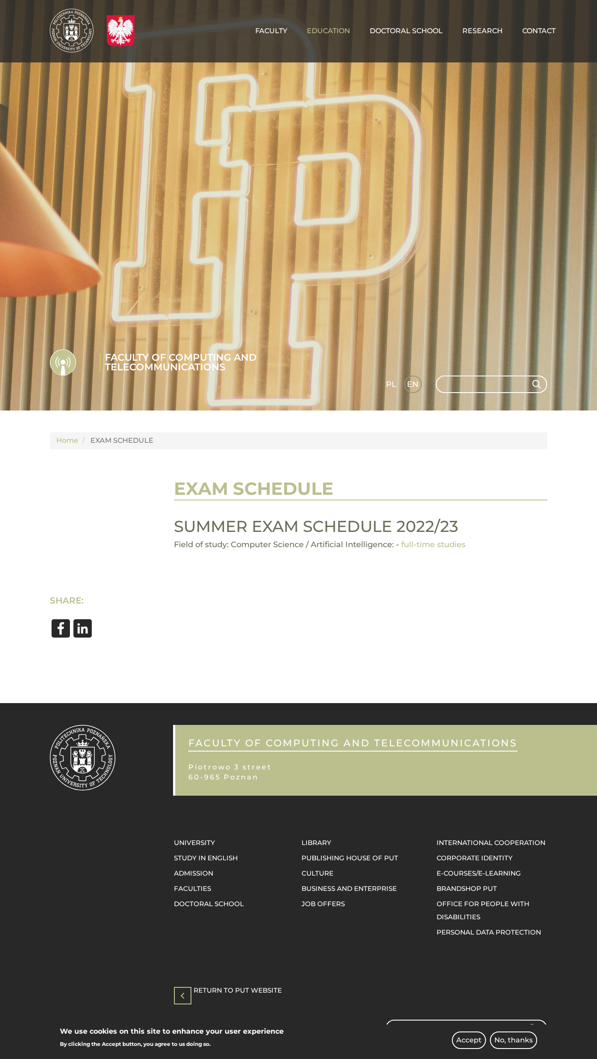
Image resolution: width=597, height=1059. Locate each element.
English (413, 385)
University (194, 842)
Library (316, 842)
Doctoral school (209, 904)
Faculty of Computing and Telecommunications (181, 362)
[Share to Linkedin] (82, 628)
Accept (469, 1040)
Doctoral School (406, 31)
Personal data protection (489, 932)
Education (328, 31)
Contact (538, 31)
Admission (193, 873)
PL (391, 384)
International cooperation (491, 842)
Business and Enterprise (349, 888)
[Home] (75, 30)
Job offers (323, 904)
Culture (317, 873)
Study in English (206, 858)
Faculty (271, 31)
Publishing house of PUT (350, 858)
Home (67, 440)
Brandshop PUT (467, 888)
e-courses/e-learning (479, 873)
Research (482, 31)
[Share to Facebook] (61, 628)
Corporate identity (475, 858)
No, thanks (513, 1040)
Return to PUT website (238, 990)
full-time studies (433, 544)
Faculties (192, 888)
